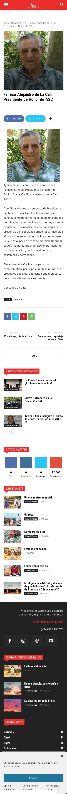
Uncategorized (18, 22)
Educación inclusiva (36, 566)
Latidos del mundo (35, 549)
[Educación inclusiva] (12, 571)
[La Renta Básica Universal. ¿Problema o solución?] (13, 385)
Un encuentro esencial (38, 497)
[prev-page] (6, 433)
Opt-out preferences (10, 787)
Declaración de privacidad (30, 787)
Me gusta (11, 458)
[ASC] (18, 355)
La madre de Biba (34, 531)
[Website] (37, 641)
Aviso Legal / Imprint (52, 787)
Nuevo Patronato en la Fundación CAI (38, 399)
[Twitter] (15, 316)
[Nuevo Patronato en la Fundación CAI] (13, 403)
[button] (61, 756)
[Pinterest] (23, 316)
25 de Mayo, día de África (18, 336)
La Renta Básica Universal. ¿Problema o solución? (40, 382)
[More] (50, 118)
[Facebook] (7, 316)
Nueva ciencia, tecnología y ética (41, 685)
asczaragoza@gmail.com (48, 621)
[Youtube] (51, 641)
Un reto (28, 514)
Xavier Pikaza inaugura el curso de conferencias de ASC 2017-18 (43, 419)
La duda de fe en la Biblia (39, 700)
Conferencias (31, 593)
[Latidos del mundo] (12, 553)
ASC (34, 355)
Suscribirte (56, 458)
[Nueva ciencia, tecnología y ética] (12, 688)
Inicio (6, 22)
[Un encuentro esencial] (12, 502)
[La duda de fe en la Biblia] (12, 705)
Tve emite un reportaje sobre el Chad (50, 338)
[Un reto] (12, 519)
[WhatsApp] (31, 316)
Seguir (26, 458)
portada (18, 299)
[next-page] (11, 433)
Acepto (33, 778)
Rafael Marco (31, 501)
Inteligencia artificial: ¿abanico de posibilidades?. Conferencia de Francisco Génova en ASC (43, 586)
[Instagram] (23, 641)
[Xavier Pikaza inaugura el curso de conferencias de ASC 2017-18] (13, 421)
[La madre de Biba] (12, 536)
